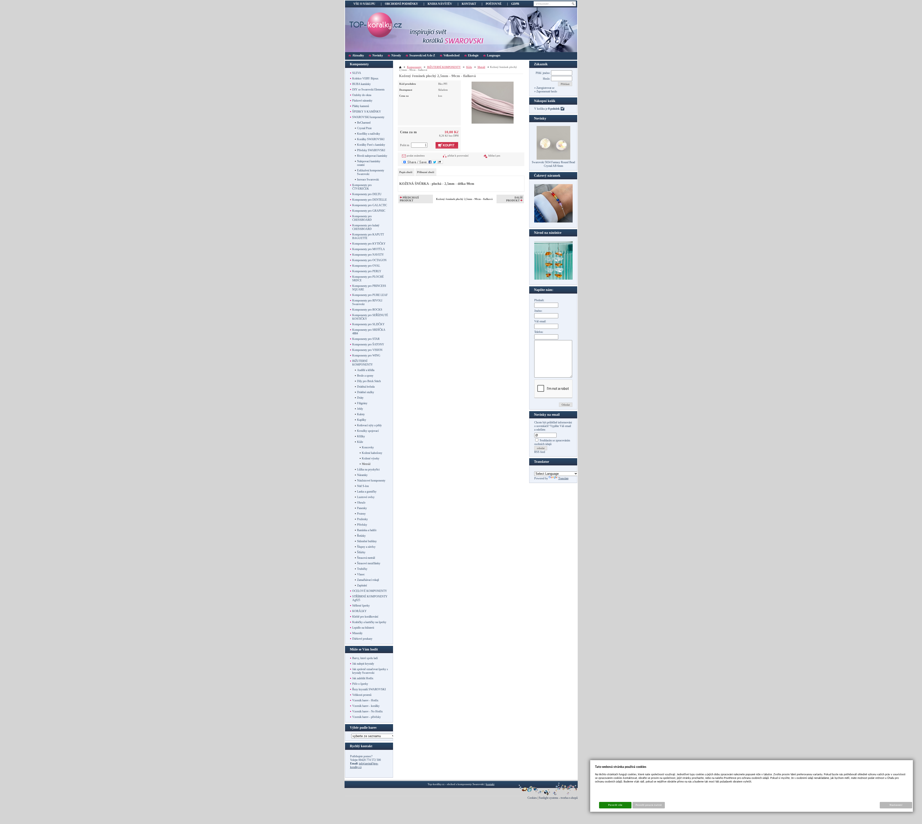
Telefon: (538, 332)
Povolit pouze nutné (649, 805)
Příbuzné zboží (425, 172)
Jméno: (538, 311)
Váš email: (540, 321)
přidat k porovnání (458, 155)
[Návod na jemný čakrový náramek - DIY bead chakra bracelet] (553, 221)
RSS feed (539, 452)
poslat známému (416, 155)
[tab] (406, 172)
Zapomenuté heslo (546, 91)
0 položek (554, 108)
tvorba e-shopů (569, 798)
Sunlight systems (548, 798)
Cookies (532, 798)
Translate (563, 478)
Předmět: (539, 300)
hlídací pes (494, 155)
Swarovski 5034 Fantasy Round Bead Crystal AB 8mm (553, 164)
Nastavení (896, 805)
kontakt (490, 784)
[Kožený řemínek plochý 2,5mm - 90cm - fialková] (493, 102)
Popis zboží (405, 172)
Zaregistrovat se (545, 88)
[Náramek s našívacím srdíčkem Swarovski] (553, 278)
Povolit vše (615, 805)
